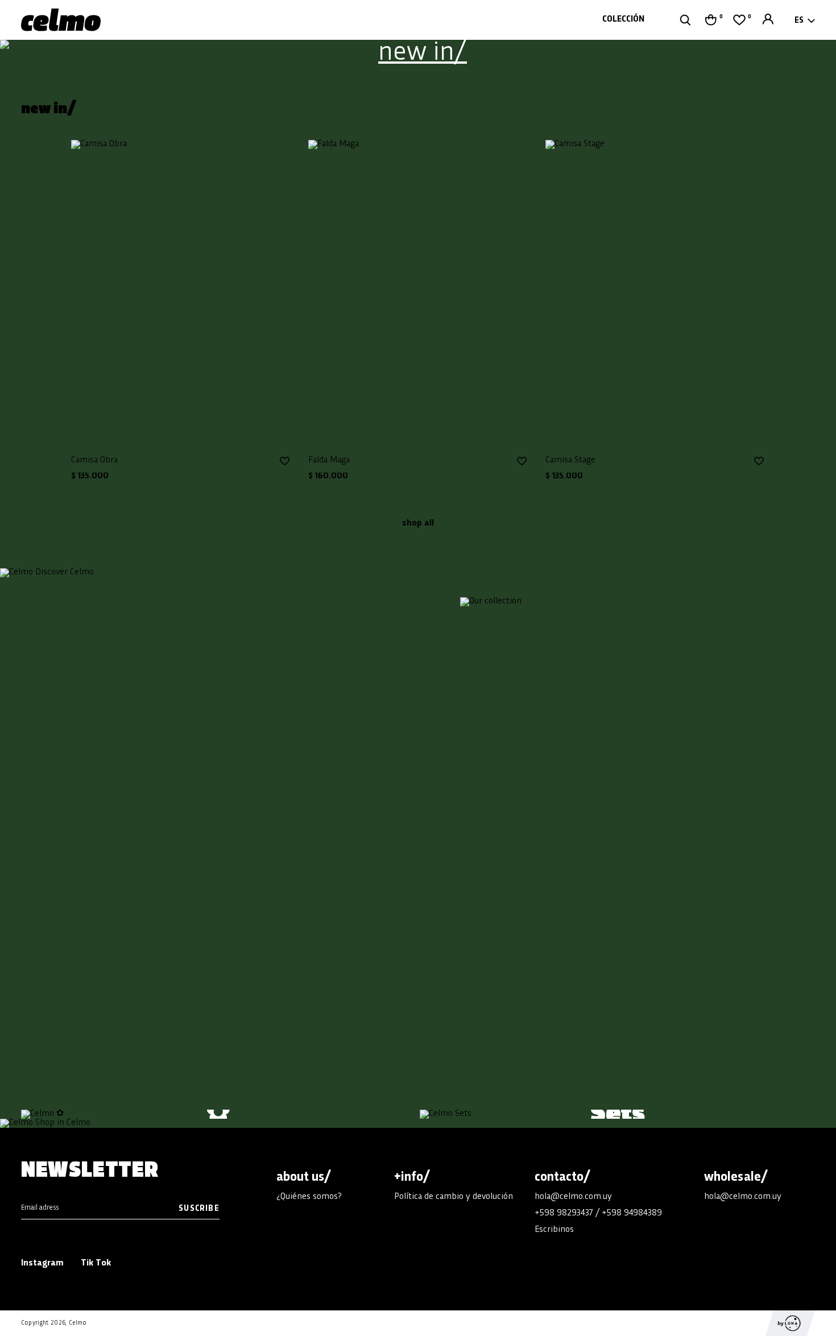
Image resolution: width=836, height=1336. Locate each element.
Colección (623, 19)
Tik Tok (96, 1263)
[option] (418, 53)
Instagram (42, 1263)
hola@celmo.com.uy (573, 1197)
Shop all (418, 523)
